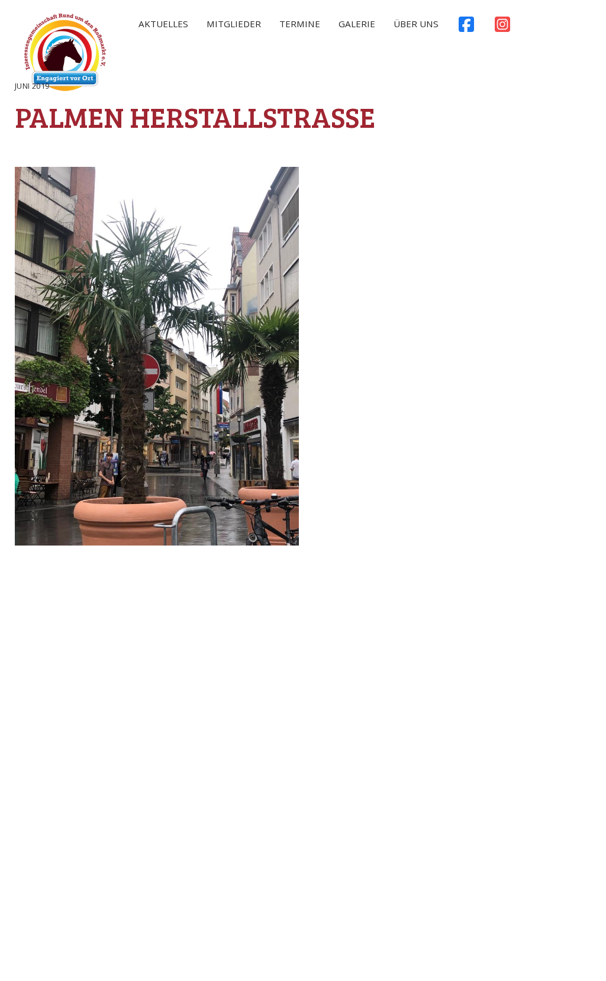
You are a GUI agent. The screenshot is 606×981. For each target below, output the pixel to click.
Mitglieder (234, 24)
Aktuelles (163, 24)
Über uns (416, 24)
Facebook (466, 27)
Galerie (357, 24)
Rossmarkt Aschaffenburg (65, 55)
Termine (299, 24)
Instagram (502, 27)
